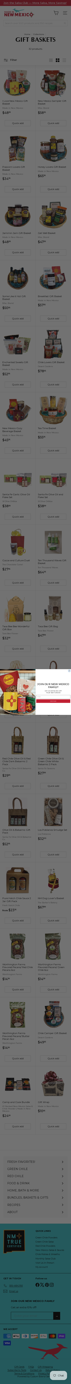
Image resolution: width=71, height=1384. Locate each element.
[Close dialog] (69, 671)
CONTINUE (53, 701)
